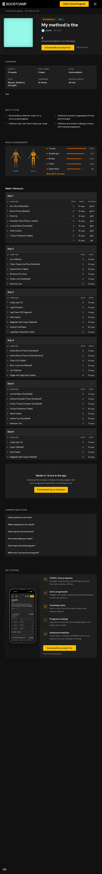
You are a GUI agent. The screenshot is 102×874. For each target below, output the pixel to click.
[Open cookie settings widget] (4, 869)
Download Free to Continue (51, 489)
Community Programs (14, 11)
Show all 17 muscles (55, 174)
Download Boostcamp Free (58, 47)
